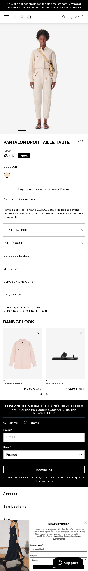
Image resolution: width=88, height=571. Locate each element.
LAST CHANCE (33, 307)
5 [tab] (64, 130)
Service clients (14, 506)
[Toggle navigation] (7, 17)
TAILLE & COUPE (14, 243)
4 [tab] (54, 130)
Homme (33, 422)
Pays (6, 447)
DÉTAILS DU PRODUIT (17, 230)
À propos (10, 493)
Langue (33, 556)
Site (6, 519)
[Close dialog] (85, 522)
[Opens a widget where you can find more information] (67, 563)
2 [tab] (33, 130)
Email (7, 430)
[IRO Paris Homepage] (22, 17)
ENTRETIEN (11, 268)
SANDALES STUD (55, 383)
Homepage (11, 307)
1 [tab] (22, 130)
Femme (13, 422)
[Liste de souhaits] (76, 17)
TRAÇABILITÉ (12, 294)
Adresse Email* (36, 545)
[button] (70, 17)
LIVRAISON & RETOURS (18, 281)
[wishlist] (38, 332)
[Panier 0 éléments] (83, 17)
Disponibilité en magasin (19, 199)
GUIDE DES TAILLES (16, 255)
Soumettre (44, 469)
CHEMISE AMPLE (12, 383)
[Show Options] (84, 559)
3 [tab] (43, 130)
